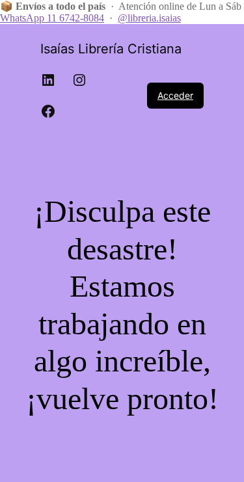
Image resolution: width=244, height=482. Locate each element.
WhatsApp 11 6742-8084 (52, 17)
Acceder (175, 95)
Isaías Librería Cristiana (111, 49)
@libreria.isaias (149, 17)
